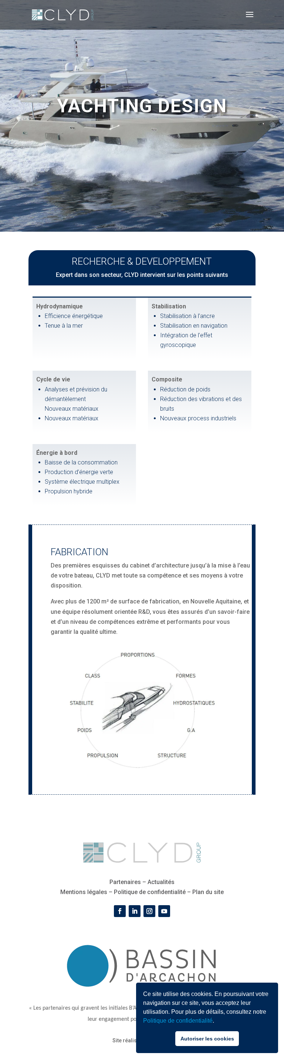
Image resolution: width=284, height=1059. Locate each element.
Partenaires (125, 882)
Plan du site (208, 892)
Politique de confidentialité (178, 1020)
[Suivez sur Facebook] (120, 911)
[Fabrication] (142, 770)
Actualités (161, 882)
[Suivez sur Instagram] (149, 911)
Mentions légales (83, 892)
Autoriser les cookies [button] (207, 1039)
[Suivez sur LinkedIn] (135, 911)
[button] (217, 1021)
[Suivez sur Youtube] (164, 911)
